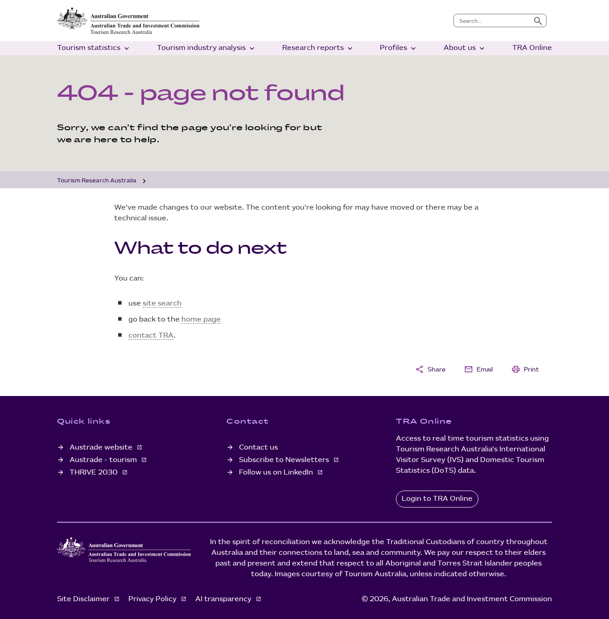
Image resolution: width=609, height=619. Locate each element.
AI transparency (224, 599)
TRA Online (532, 48)
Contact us (258, 447)
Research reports (318, 48)
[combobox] (492, 20)
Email (478, 369)
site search (162, 303)
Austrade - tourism (104, 460)
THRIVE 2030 (94, 472)
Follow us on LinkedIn (277, 472)
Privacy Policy (153, 599)
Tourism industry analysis (206, 48)
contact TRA (150, 335)
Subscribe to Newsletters (285, 460)
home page (201, 319)
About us (465, 48)
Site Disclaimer (84, 599)
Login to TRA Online (437, 499)
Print (525, 369)
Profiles (399, 48)
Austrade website (102, 447)
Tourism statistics (94, 48)
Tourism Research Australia (96, 180)
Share (430, 369)
